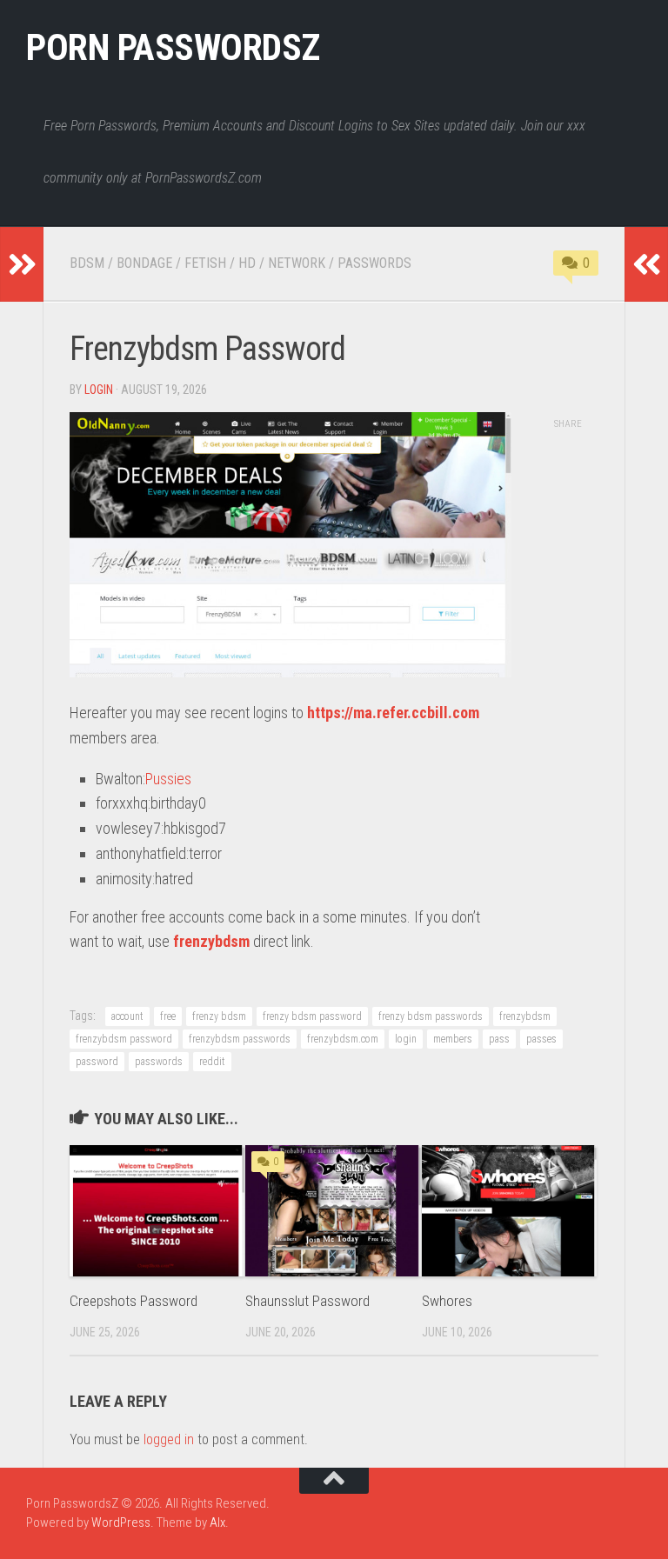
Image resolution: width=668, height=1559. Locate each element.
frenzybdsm (211, 941)
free (168, 1016)
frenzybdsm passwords (240, 1039)
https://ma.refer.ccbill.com (393, 712)
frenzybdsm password (124, 1039)
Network (296, 263)
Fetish (205, 263)
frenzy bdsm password (312, 1016)
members (452, 1039)
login (98, 389)
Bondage (144, 263)
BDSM (87, 263)
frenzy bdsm (219, 1016)
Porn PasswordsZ (173, 47)
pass (499, 1039)
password (97, 1062)
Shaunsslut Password (307, 1300)
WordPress (120, 1522)
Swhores (447, 1300)
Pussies (168, 779)
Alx (217, 1522)
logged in (169, 1439)
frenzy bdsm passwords (430, 1016)
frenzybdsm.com (342, 1039)
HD (247, 263)
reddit (212, 1062)
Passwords (374, 263)
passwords (159, 1062)
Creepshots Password (133, 1300)
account (127, 1016)
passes (541, 1039)
